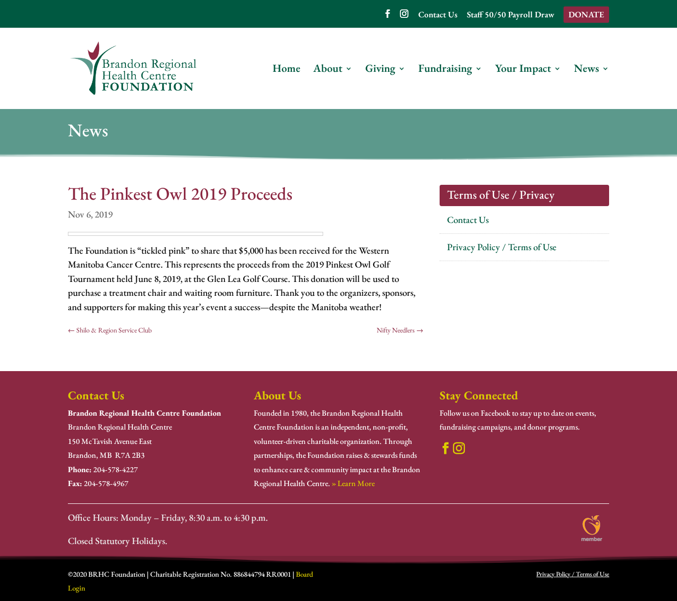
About (327, 70)
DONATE (586, 14)
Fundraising (445, 70)
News (586, 70)
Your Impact (523, 70)
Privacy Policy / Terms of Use (502, 247)
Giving (380, 70)
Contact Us (437, 15)
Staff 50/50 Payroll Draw (510, 15)
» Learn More (353, 483)
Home (286, 70)
